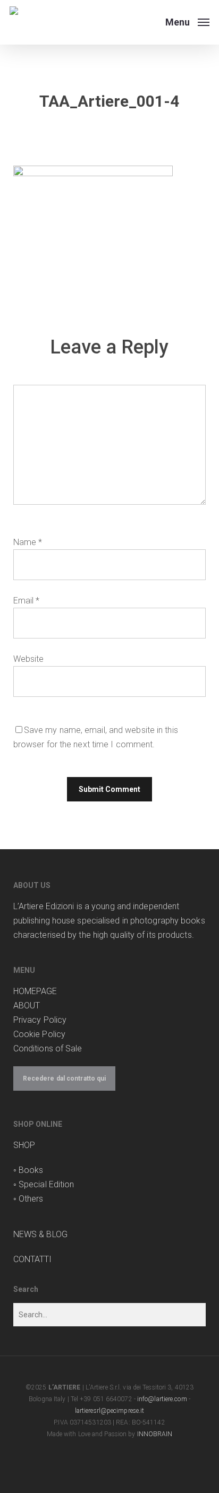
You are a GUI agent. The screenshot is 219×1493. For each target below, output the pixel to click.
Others (31, 1199)
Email (26, 601)
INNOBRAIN (155, 1434)
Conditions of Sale (47, 1048)
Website (28, 659)
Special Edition (46, 1184)
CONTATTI (32, 1259)
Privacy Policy (39, 1020)
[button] (187, 21)
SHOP (24, 1145)
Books (31, 1170)
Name (28, 542)
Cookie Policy (39, 1034)
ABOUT (26, 1005)
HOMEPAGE (35, 991)
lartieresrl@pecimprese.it (110, 1410)
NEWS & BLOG (40, 1234)
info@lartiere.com (162, 1399)
